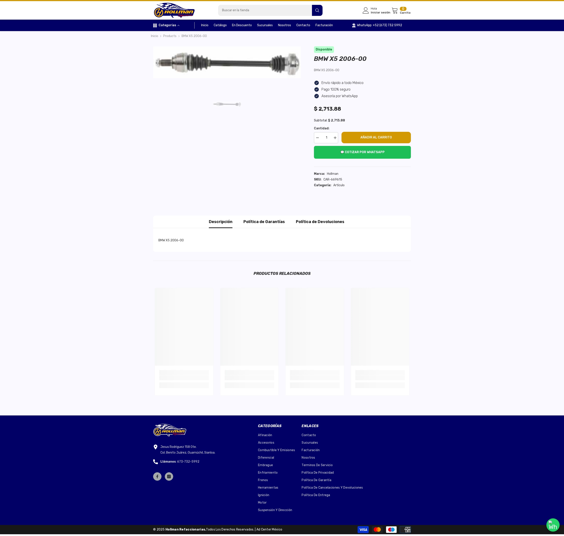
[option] (227, 62)
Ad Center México (269, 529)
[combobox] (265, 10)
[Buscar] (270, 10)
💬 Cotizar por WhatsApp (362, 152)
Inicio (154, 36)
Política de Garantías (264, 221)
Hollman (332, 174)
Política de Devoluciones (320, 221)
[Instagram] (169, 476)
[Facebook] (157, 476)
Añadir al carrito (376, 137)
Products (169, 36)
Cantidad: (321, 128)
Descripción (220, 221)
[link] (184, 377)
